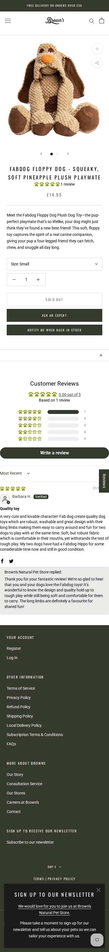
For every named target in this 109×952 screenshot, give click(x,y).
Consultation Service (24, 784)
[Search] (91, 20)
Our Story (15, 774)
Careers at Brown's (23, 802)
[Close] (98, 890)
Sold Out (54, 299)
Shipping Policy (20, 716)
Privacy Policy (19, 697)
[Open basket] (101, 20)
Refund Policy (18, 707)
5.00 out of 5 (70, 394)
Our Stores (16, 793)
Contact (14, 811)
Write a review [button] (54, 452)
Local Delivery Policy (24, 725)
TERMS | (40, 878)
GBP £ (52, 867)
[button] (47, 184)
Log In (12, 657)
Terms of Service (21, 688)
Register (14, 648)
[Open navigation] (8, 21)
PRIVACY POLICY (61, 878)
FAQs (11, 744)
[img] (12, 488)
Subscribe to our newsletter (30, 842)
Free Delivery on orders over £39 (54, 5)
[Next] (68, 153)
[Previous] (41, 153)
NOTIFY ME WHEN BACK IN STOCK (55, 330)
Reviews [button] (104, 481)
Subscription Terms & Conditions (35, 734)
